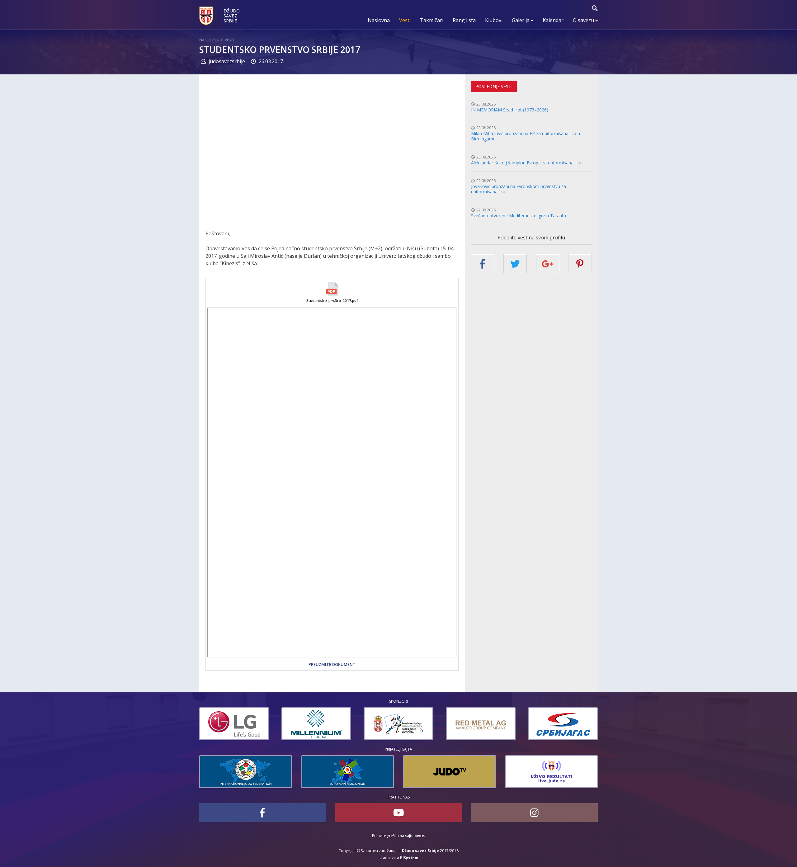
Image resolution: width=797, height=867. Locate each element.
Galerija (521, 20)
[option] (234, 723)
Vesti (405, 20)
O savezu (584, 20)
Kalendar (553, 20)
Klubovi (493, 20)
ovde (419, 835)
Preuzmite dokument (332, 664)
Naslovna (379, 20)
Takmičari (431, 20)
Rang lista (464, 20)
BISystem (409, 857)
